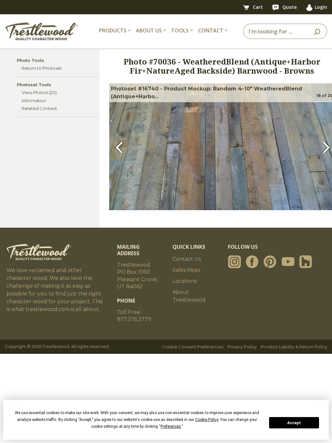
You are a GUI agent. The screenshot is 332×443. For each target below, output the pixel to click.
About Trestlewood (189, 296)
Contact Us (186, 259)
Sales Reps (186, 270)
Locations (184, 281)
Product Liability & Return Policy (294, 346)
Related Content (39, 108)
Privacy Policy (242, 346)
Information (34, 100)
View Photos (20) (39, 92)
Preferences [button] (170, 426)
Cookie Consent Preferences (192, 346)
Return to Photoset (42, 68)
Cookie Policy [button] (206, 419)
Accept (294, 423)
